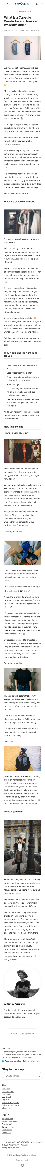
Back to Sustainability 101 (23, 1034)
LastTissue (6, 1094)
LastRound (6, 1097)
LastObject (16, 1155)
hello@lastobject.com (11, 1148)
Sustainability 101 (24, 11)
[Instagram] (22, 1165)
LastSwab (6, 1089)
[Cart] (42, 3)
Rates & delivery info (31, 1061)
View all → (6, 1108)
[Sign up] (39, 1076)
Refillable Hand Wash (10, 1105)
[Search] (8, 3)
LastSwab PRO (8, 1091)
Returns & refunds (9, 1121)
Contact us (6, 1132)
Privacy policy (8, 1124)
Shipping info (7, 1119)
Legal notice (7, 1130)
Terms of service (9, 1127)
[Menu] (3, 4)
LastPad (5, 1100)
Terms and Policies (22, 1160)
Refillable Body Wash (10, 1103)
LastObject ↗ (33, 1155)
